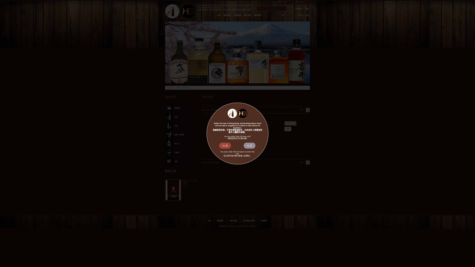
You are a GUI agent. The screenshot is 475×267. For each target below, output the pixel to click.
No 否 (249, 145)
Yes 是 (225, 145)
